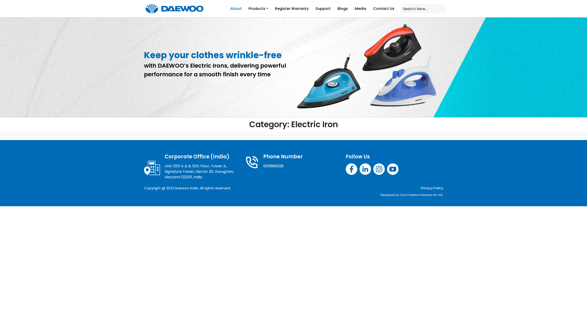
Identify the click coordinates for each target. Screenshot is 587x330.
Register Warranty (292, 8)
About (236, 8)
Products (257, 8)
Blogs (343, 8)
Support (323, 8)
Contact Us (383, 8)
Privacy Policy (432, 188)
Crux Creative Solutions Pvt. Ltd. (421, 195)
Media (360, 8)
